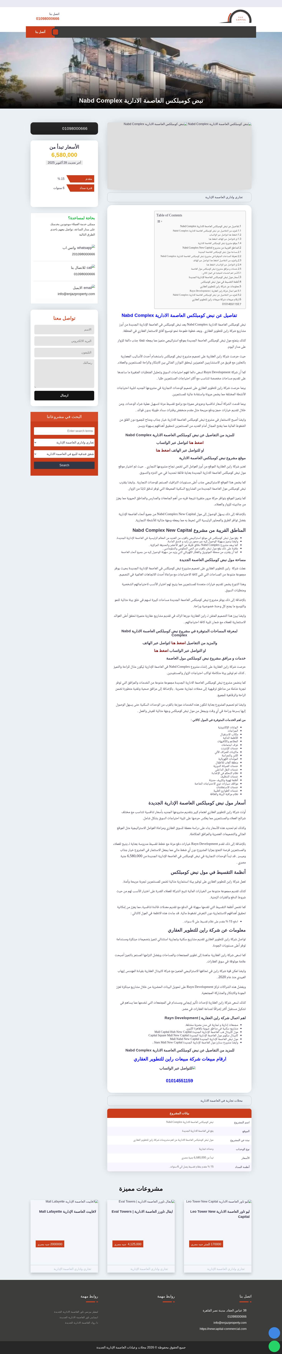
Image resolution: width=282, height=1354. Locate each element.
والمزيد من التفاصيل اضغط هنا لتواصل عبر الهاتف (214, 261)
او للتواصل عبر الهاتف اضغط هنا (222, 239)
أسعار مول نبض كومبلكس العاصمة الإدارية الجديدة (214, 277)
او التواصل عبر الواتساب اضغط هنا (221, 265)
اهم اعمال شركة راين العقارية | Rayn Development (213, 291)
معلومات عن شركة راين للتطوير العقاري (219, 287)
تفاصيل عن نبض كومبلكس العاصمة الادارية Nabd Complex (209, 226)
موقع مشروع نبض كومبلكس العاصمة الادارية (217, 243)
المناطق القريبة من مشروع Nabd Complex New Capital (210, 248)
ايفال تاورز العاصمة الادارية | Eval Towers (142, 1211)
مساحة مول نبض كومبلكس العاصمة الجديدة (217, 252)
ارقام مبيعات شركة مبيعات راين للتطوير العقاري (215, 300)
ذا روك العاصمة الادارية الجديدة (81, 1322)
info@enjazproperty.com (76, 294)
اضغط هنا (196, 443)
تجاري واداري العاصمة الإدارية (224, 197)
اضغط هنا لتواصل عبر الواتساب (223, 235)
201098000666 (83, 254)
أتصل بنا (40, 32)
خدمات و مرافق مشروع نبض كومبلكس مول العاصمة (213, 269)
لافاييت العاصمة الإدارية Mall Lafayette (67, 1211)
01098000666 (75, 128)
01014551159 (230, 304)
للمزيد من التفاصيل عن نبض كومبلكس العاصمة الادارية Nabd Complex (204, 231)
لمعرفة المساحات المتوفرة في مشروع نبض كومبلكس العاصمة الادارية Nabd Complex (199, 256)
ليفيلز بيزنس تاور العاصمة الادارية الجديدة (76, 1311)
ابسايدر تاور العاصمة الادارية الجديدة (79, 1317)
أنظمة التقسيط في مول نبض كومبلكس (219, 282)
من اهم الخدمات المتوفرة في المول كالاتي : (218, 273)
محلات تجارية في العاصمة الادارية (221, 1100)
